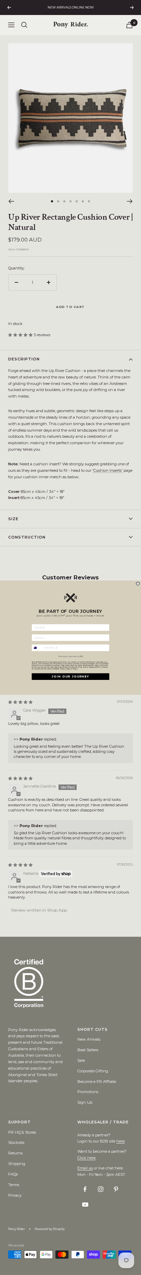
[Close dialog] (138, 583)
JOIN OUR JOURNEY (70, 676)
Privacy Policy (65, 669)
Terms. (75, 669)
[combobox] (37, 647)
